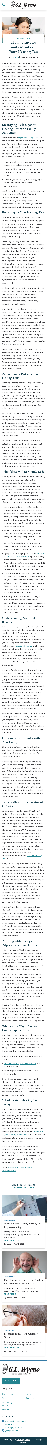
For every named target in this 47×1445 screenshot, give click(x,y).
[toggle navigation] (43, 5)
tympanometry (9, 1170)
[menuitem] (11, 1394)
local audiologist (24, 646)
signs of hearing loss (28, 138)
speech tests (26, 1167)
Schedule (11, 1380)
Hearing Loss (9, 1277)
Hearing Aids (9, 1220)
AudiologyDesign (23, 1440)
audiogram (13, 1167)
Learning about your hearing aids (20, 1063)
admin (16, 57)
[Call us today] (3, 4)
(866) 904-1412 (12, 1430)
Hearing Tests (23, 38)
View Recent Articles (22, 1187)
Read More (10, 1240)
